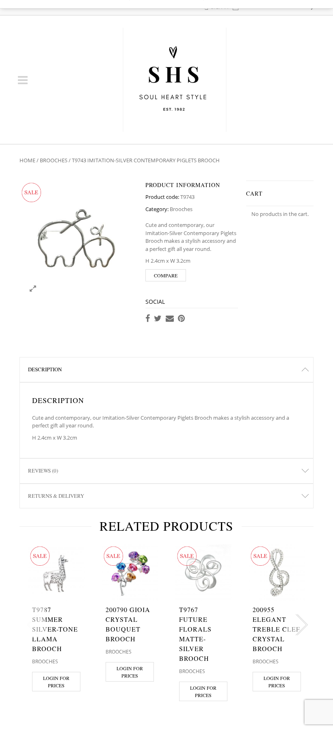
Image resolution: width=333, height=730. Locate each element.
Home (27, 160)
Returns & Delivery (56, 495)
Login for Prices (56, 682)
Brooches (53, 160)
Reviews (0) (43, 470)
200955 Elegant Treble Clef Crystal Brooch (276, 629)
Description (45, 369)
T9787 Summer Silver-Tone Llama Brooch (55, 629)
